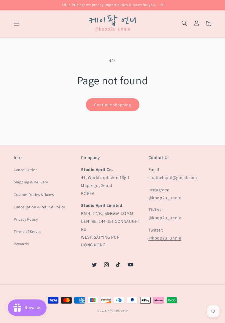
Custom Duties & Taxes (34, 194)
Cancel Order (25, 169)
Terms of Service (28, 231)
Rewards (21, 243)
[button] (16, 23)
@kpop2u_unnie (164, 198)
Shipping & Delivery (31, 182)
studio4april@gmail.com (172, 177)
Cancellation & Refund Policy (39, 206)
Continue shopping (112, 104)
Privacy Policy (26, 219)
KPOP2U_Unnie (118, 310)
